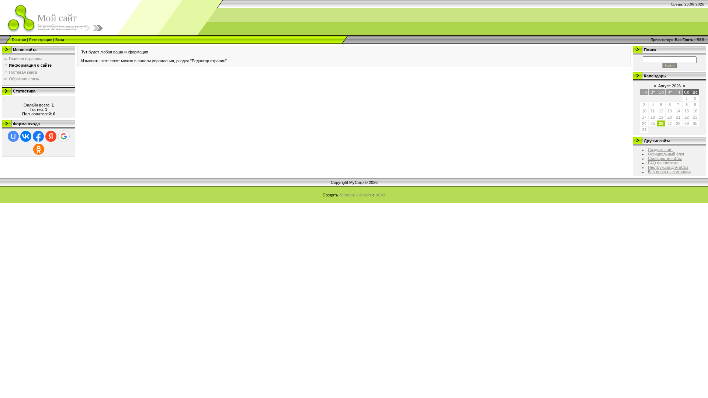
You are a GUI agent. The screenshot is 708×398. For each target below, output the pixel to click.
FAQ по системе (663, 163)
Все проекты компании (669, 172)
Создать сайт (660, 149)
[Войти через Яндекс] (50, 136)
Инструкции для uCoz (668, 167)
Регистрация (40, 40)
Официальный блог (666, 154)
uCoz (380, 195)
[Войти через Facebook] (38, 136)
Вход (59, 40)
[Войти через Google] (64, 136)
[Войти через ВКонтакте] (25, 136)
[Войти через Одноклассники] (38, 149)
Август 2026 (669, 86)
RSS (700, 40)
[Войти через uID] (13, 136)
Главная (19, 40)
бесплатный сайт (355, 195)
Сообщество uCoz (665, 158)
